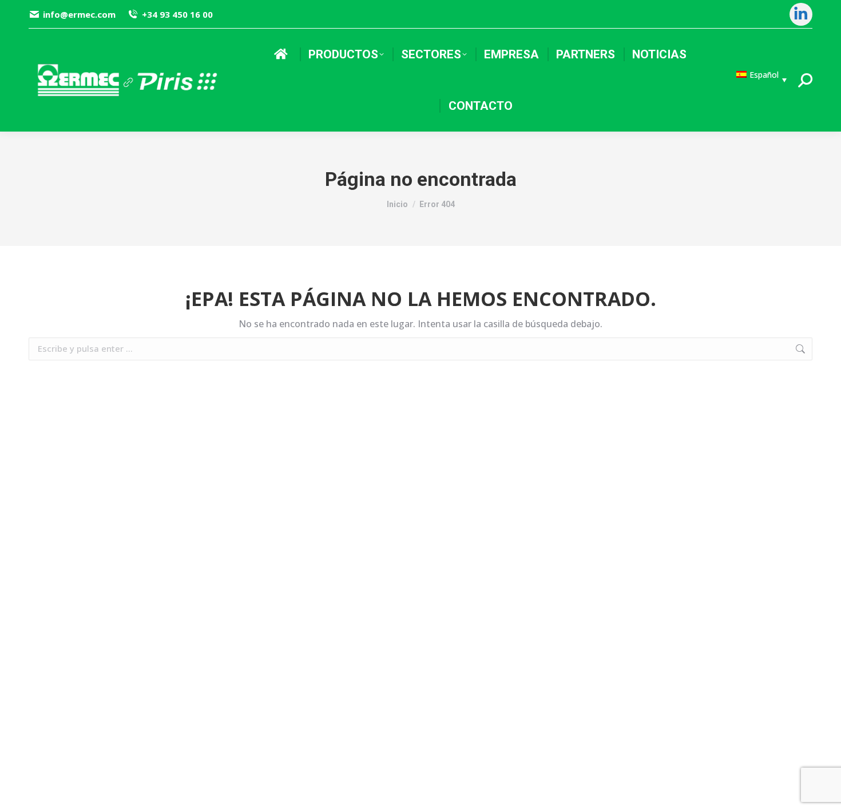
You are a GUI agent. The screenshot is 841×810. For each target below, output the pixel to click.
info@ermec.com (79, 14)
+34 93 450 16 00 (177, 14)
